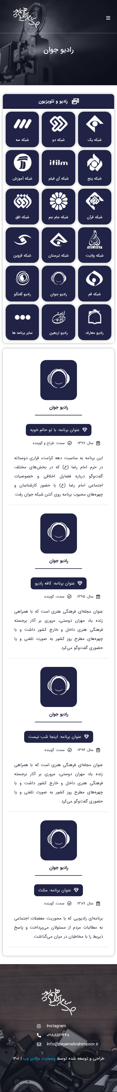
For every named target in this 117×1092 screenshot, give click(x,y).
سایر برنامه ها (22, 333)
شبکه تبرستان (58, 256)
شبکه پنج (94, 179)
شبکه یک (94, 140)
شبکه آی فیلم (59, 179)
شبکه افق (22, 217)
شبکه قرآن (95, 217)
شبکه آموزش (22, 179)
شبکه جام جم (58, 217)
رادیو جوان (58, 294)
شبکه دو (58, 140)
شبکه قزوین (22, 256)
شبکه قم (94, 294)
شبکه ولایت (94, 256)
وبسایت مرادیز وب (39, 1058)
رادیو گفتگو (22, 294)
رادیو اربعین (58, 333)
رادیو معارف (94, 333)
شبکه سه (22, 140)
